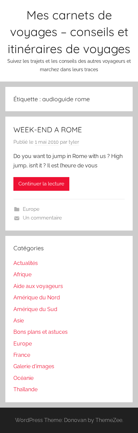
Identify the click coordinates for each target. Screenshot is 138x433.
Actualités (25, 263)
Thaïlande (25, 389)
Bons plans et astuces (40, 332)
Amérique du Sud (35, 309)
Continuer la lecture (41, 184)
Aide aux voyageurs (38, 286)
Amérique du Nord (36, 297)
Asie (18, 320)
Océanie (23, 378)
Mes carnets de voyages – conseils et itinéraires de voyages (69, 31)
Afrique (22, 274)
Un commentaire (42, 218)
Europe (31, 209)
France (21, 355)
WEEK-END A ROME (47, 129)
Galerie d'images (33, 366)
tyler (74, 142)
